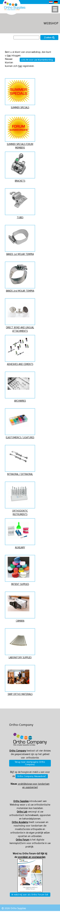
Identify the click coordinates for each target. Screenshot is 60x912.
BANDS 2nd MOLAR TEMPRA (20, 291)
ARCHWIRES (20, 401)
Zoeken (48, 37)
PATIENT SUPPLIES (20, 584)
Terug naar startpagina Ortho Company (30, 763)
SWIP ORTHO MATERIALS (20, 694)
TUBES (20, 217)
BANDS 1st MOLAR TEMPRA (20, 254)
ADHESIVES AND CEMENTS (20, 364)
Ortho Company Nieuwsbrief (31, 776)
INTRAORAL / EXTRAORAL (20, 474)
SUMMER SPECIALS (20, 107)
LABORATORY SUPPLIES (20, 657)
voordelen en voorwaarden (32, 857)
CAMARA (20, 621)
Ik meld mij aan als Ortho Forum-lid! (30, 894)
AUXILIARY (20, 547)
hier (9, 55)
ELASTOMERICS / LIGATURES (20, 437)
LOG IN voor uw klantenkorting (37, 59)
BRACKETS (20, 181)
